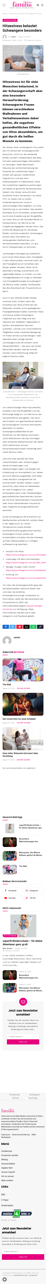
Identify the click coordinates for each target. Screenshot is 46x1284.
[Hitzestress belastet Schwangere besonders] (23, 58)
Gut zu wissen (10, 936)
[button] (4, 1279)
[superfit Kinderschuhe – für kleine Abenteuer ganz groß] (10, 828)
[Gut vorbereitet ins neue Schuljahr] (23, 704)
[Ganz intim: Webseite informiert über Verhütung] (23, 738)
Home (5, 13)
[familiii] (22, 5)
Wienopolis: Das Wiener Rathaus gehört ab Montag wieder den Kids (31, 855)
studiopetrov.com (20, 1275)
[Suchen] (37, 5)
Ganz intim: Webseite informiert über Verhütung (20, 755)
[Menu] (4, 5)
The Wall (7, 684)
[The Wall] (23, 669)
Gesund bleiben (10, 20)
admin (13, 37)
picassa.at (33, 1275)
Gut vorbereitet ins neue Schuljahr (19, 719)
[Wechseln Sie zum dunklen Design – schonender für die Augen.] (42, 5)
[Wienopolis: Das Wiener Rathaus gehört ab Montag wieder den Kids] (10, 856)
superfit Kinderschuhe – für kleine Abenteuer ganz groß (31, 828)
